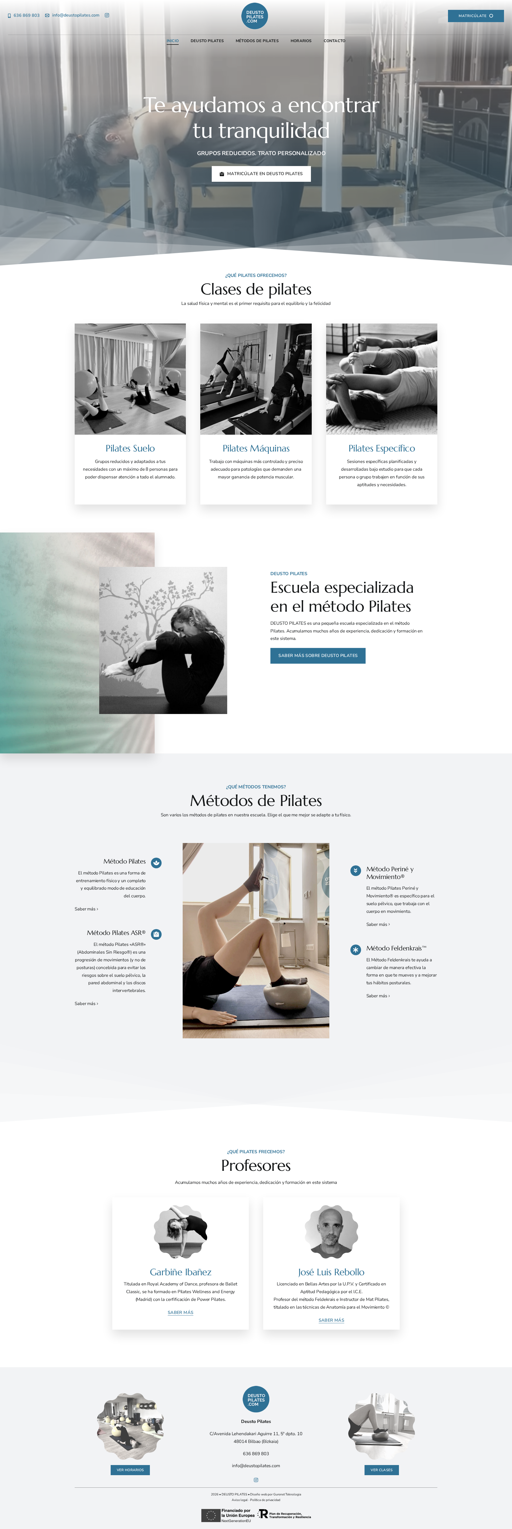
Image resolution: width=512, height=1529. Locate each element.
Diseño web (258, 1494)
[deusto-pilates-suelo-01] (130, 1395)
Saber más (85, 909)
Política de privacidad (265, 1500)
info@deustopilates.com (256, 1466)
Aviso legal (240, 1500)
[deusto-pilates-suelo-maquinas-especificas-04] (381, 1395)
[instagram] (107, 15)
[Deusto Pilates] (256, 16)
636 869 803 (256, 1454)
